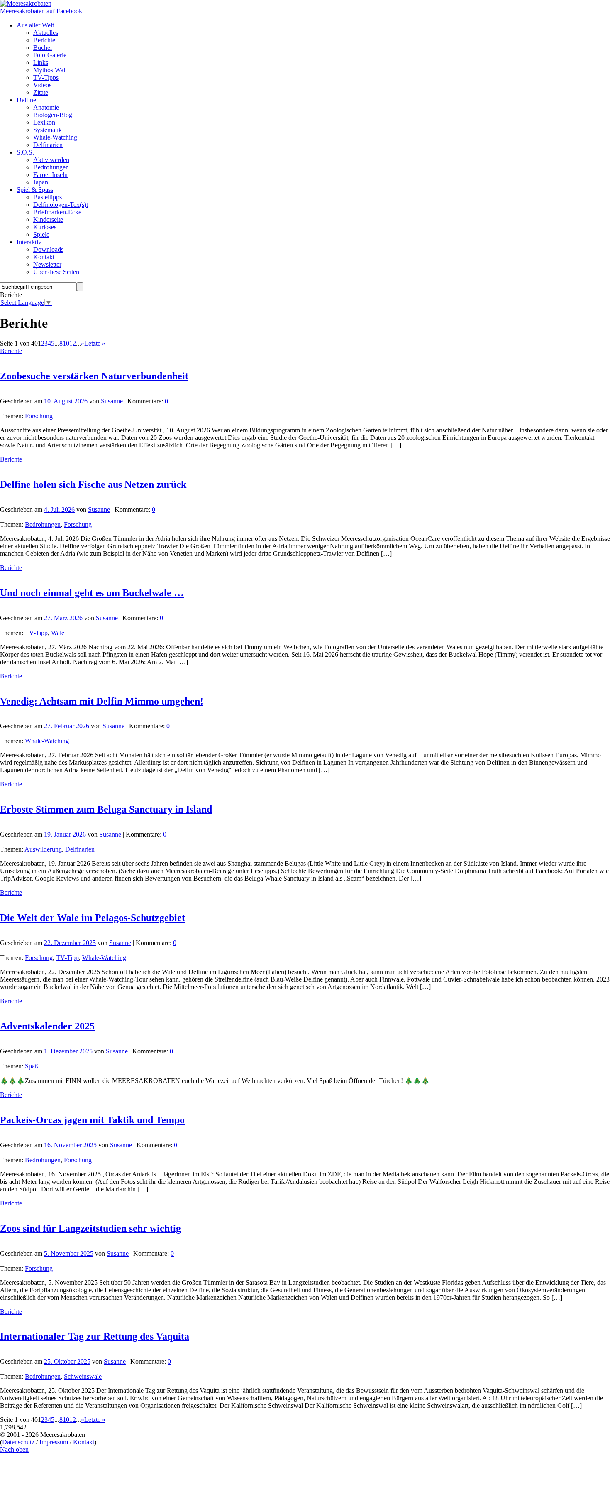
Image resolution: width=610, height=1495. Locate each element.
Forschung (39, 416)
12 (72, 343)
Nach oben (14, 1449)
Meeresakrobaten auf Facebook (41, 11)
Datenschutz (18, 1442)
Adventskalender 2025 (47, 1026)
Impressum (53, 1442)
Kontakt (83, 1442)
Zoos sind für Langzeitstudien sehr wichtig (90, 1228)
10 (66, 343)
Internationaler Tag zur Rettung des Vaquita (94, 1336)
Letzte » (94, 343)
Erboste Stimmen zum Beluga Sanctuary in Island (106, 809)
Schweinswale (83, 1376)
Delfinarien (80, 849)
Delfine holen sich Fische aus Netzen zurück (93, 484)
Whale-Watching (47, 740)
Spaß (31, 1066)
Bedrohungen (43, 524)
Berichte (11, 350)
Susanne (112, 401)
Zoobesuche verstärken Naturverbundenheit (94, 376)
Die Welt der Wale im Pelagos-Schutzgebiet (92, 917)
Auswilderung (43, 849)
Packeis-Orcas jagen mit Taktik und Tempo (92, 1119)
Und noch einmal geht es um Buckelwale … (92, 592)
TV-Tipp (36, 632)
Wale (57, 632)
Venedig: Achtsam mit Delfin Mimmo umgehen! (101, 701)
